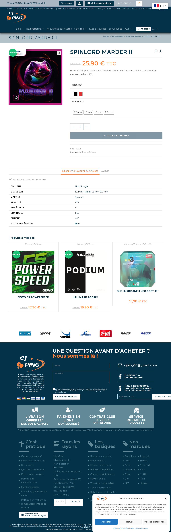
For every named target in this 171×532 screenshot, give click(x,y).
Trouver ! (75, 502)
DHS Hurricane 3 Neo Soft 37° (138, 291)
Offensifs (147, 244)
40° (77, 218)
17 (76, 207)
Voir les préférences (155, 522)
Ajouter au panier (116, 135)
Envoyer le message (66, 397)
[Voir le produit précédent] (156, 51)
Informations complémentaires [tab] (80, 171)
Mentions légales (141, 528)
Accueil (106, 37)
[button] (165, 498)
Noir (77, 186)
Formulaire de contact (33, 460)
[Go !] (139, 3)
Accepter (106, 522)
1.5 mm (87, 191)
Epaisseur (78, 101)
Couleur (77, 85)
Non (77, 223)
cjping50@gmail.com (140, 365)
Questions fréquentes (33, 469)
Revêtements (117, 37)
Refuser (130, 522)
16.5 (77, 213)
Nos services (27, 465)
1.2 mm (78, 191)
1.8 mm (95, 191)
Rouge (84, 186)
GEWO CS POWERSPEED (33, 297)
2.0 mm (104, 191)
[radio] (75, 94)
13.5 (77, 202)
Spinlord (79, 197)
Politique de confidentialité (123, 528)
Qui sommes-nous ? (31, 456)
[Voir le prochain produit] (160, 51)
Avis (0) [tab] (105, 171)
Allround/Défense (133, 37)
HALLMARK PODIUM (85, 297)
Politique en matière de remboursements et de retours (33, 504)
